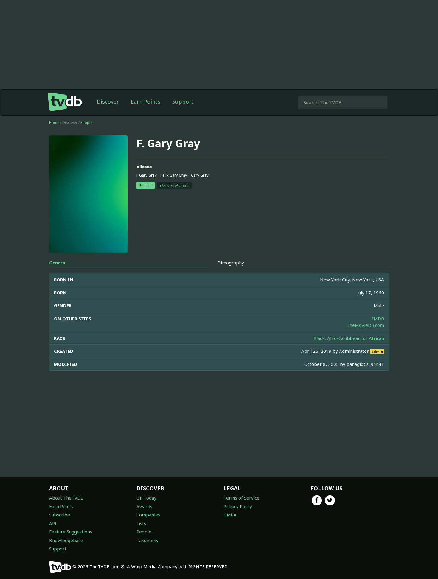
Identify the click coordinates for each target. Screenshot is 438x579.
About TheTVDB (66, 498)
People (86, 122)
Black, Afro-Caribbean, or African (348, 338)
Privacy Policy (237, 506)
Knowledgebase (66, 540)
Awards (144, 506)
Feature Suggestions (70, 532)
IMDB (378, 319)
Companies (148, 515)
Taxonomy (147, 540)
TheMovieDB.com (365, 325)
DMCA (230, 515)
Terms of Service (241, 498)
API (52, 523)
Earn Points (145, 101)
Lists (141, 523)
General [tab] (57, 263)
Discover (108, 101)
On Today (146, 498)
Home (54, 122)
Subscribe (59, 515)
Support (183, 101)
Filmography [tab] (230, 263)
